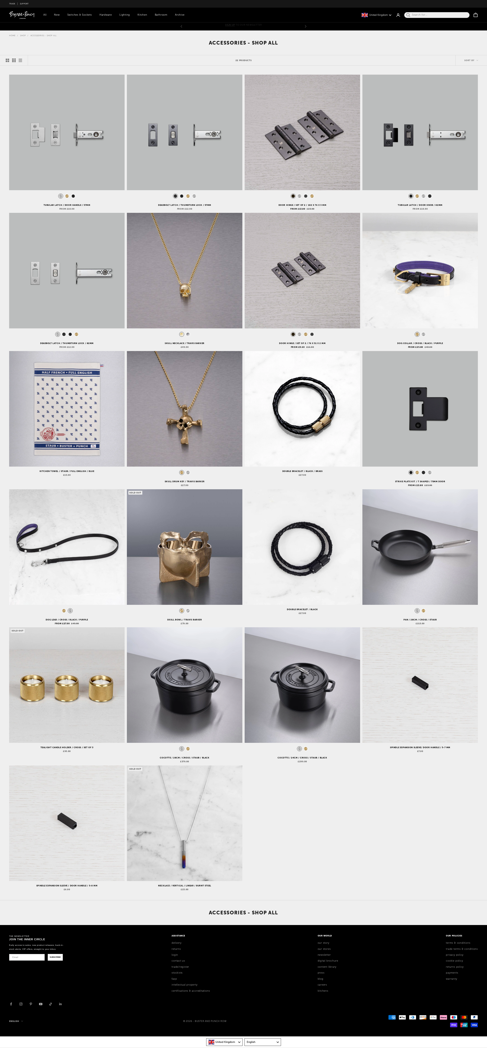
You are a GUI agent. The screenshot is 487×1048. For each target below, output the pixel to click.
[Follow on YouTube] (41, 1004)
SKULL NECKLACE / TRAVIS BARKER (184, 343)
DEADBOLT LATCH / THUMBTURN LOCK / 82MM (67, 343)
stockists (177, 972)
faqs (174, 979)
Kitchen (142, 15)
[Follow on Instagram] (21, 1004)
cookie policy (454, 960)
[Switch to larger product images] (7, 60)
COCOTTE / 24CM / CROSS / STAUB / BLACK (302, 758)
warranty (451, 979)
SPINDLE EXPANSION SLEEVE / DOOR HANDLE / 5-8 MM (66, 885)
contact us (178, 960)
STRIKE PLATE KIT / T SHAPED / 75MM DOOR (420, 481)
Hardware (105, 15)
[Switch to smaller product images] (14, 60)
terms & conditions (458, 943)
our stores (324, 949)
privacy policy (454, 955)
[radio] (60, 196)
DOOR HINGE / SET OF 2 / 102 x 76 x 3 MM (302, 205)
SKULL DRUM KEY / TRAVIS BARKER (185, 481)
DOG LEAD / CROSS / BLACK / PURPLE (67, 620)
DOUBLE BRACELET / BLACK (302, 609)
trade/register (180, 967)
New (57, 15)
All (44, 15)
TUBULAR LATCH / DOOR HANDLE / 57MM (67, 205)
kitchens (323, 991)
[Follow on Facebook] (11, 1004)
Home (12, 35)
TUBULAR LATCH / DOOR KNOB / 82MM (420, 205)
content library (327, 967)
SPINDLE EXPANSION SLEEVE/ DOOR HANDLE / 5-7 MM (420, 747)
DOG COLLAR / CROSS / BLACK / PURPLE (420, 343)
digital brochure (328, 960)
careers (322, 984)
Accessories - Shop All (43, 35)
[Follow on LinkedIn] (60, 1004)
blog (320, 979)
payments (452, 972)
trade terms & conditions (462, 949)
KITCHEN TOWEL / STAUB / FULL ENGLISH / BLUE (67, 471)
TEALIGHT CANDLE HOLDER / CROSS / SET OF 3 (67, 747)
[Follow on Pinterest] (31, 1004)
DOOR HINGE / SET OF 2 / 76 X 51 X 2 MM (302, 343)
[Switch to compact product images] (20, 60)
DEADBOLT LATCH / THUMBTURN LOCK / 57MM (184, 205)
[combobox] (224, 1042)
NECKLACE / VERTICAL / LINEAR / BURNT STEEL (184, 885)
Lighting (124, 15)
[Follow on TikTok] (51, 1004)
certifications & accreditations (191, 991)
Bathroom (161, 15)
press (321, 972)
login (175, 955)
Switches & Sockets (79, 15)
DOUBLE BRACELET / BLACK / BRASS (302, 471)
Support (24, 4)
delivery (176, 943)
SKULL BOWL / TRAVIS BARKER (184, 620)
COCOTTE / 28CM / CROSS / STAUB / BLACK (184, 758)
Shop (23, 35)
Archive (179, 15)
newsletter (324, 955)
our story (323, 943)
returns (176, 949)
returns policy (455, 967)
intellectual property (184, 984)
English (14, 1021)
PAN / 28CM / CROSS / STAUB (420, 620)
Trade (12, 4)
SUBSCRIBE (55, 957)
